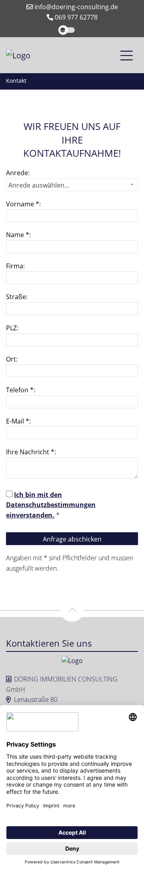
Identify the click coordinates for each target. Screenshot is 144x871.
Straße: (17, 296)
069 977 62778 (75, 17)
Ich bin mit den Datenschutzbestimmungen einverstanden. (51, 504)
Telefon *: (20, 390)
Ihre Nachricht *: (31, 451)
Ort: (12, 359)
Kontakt (16, 80)
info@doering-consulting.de (75, 6)
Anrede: (18, 172)
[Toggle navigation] (126, 55)
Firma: (15, 266)
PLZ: (12, 328)
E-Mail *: (18, 421)
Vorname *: (23, 204)
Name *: (18, 234)
